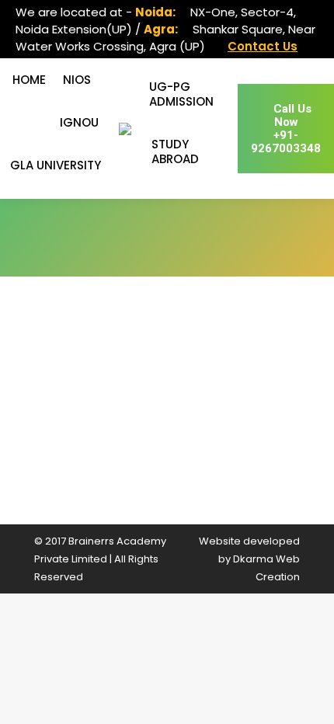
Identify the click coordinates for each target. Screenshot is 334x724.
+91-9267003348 (286, 128)
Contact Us (262, 46)
